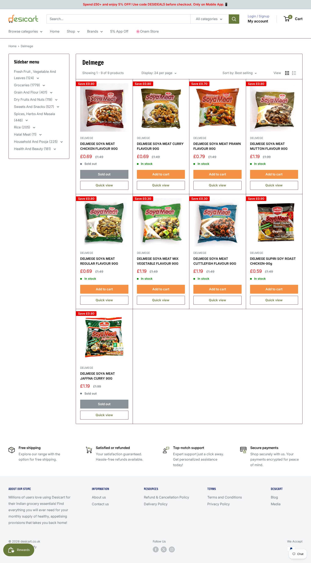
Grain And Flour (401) (31, 92)
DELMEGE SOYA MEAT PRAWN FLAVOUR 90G (217, 146)
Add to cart (160, 174)
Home (54, 31)
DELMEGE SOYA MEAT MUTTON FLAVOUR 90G (269, 146)
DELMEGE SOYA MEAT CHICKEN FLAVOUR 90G (99, 146)
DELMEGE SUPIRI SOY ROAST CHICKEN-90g (273, 261)
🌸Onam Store (147, 31)
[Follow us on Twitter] (164, 549)
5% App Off (119, 31)
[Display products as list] (294, 73)
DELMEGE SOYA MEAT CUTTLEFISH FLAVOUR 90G (214, 261)
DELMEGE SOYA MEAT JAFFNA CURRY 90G (97, 376)
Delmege (27, 46)
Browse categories (23, 31)
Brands (92, 31)
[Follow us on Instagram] (172, 549)
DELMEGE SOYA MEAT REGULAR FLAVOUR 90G (99, 261)
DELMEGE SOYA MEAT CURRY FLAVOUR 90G (160, 146)
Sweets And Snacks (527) (34, 107)
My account (258, 21)
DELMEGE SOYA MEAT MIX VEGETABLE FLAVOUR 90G (158, 261)
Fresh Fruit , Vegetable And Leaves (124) (35, 74)
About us (99, 497)
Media (276, 504)
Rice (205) (22, 127)
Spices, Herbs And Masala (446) (34, 117)
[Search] (234, 19)
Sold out (104, 174)
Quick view (104, 185)
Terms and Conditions (224, 497)
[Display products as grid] (287, 73)
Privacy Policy (218, 504)
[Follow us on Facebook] (156, 549)
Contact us (100, 504)
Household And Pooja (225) (36, 141)
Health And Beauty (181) (33, 149)
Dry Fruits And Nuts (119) (33, 99)
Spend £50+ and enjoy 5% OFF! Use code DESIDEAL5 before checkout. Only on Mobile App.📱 (155, 4)
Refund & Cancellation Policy (166, 497)
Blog (274, 497)
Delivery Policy (156, 504)
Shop (71, 31)
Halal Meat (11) (25, 134)
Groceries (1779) (27, 85)
